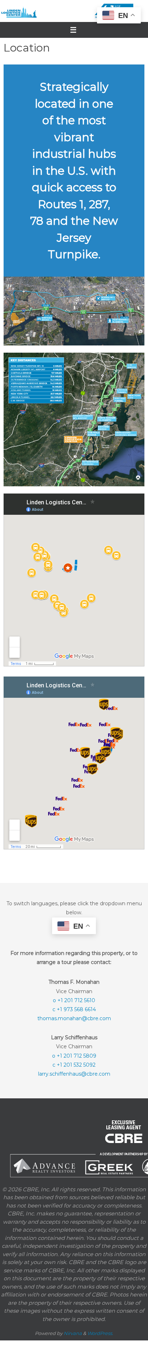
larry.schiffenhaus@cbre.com (74, 1073)
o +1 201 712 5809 (74, 1055)
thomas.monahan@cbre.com (74, 1018)
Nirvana (73, 1333)
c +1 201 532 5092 (74, 1064)
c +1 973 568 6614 (74, 1009)
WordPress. (100, 1333)
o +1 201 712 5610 (74, 999)
